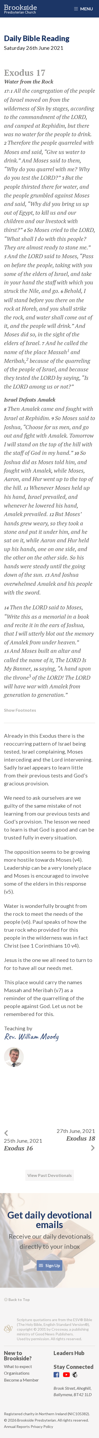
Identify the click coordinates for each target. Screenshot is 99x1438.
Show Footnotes (20, 710)
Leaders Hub (69, 1353)
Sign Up (52, 1265)
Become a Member (21, 1379)
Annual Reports (17, 1426)
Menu (86, 8)
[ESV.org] (8, 1329)
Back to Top (19, 1299)
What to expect (18, 1366)
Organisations (17, 1372)
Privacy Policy (42, 1426)
